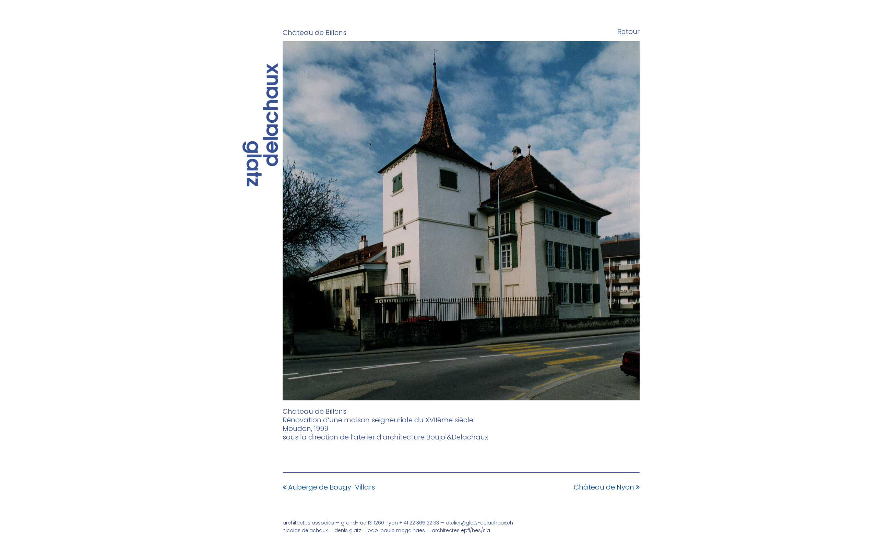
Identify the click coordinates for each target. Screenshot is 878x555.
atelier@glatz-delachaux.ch (479, 522)
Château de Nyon (604, 487)
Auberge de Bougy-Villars (331, 487)
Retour (628, 31)
